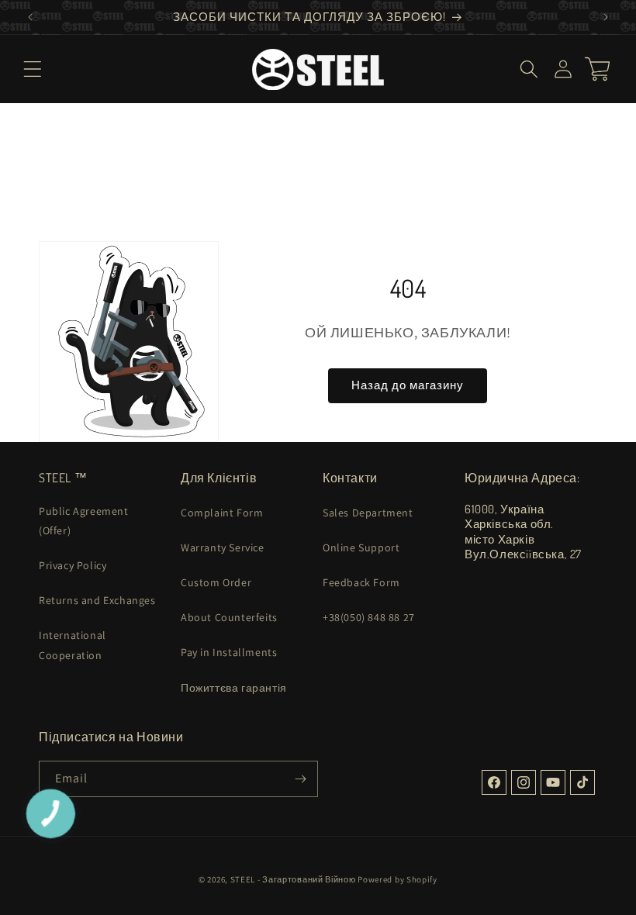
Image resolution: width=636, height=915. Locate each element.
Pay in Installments (229, 652)
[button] (33, 69)
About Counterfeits (229, 617)
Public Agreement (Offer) (84, 520)
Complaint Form (222, 513)
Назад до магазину (407, 385)
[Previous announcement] (30, 17)
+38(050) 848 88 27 (369, 617)
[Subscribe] (300, 779)
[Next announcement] (606, 17)
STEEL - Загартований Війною (293, 879)
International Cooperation (72, 644)
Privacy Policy (72, 565)
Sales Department (368, 513)
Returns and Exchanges (97, 600)
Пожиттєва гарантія (234, 688)
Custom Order (216, 582)
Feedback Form (361, 582)
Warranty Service (222, 547)
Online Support (361, 547)
